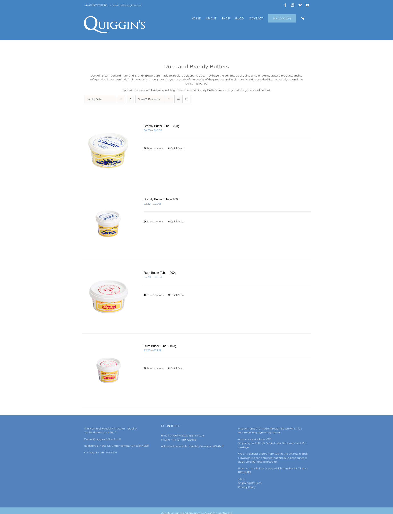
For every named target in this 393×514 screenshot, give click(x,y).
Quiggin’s (97, 75)
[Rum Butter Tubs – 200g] (108, 297)
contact (302, 457)
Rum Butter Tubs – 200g (160, 272)
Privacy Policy (247, 487)
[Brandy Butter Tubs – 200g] (108, 150)
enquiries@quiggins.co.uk (125, 5)
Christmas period (196, 83)
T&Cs (241, 479)
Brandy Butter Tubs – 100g (161, 199)
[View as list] (187, 99)
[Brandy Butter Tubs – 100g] (108, 223)
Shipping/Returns (249, 483)
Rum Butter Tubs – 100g (160, 346)
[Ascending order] (130, 99)
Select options (155, 148)
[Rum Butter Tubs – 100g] (108, 370)
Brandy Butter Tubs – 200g (161, 126)
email (249, 461)
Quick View (177, 148)
